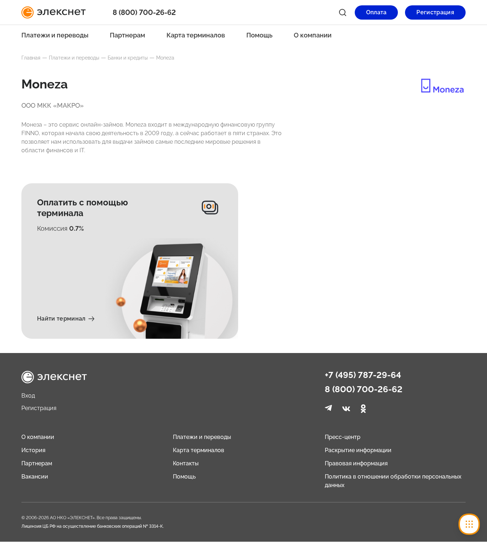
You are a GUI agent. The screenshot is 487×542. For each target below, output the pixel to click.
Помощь (259, 35)
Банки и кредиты (128, 58)
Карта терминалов (195, 35)
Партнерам (127, 35)
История (33, 450)
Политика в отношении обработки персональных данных (393, 481)
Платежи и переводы (54, 35)
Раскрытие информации (358, 450)
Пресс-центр (342, 437)
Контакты (186, 463)
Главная (30, 58)
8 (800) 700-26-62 (364, 389)
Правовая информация (356, 463)
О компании (313, 35)
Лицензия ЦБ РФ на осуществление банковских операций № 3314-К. (92, 526)
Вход (28, 395)
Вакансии (34, 476)
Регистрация (38, 408)
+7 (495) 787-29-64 (363, 375)
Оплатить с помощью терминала (82, 207)
